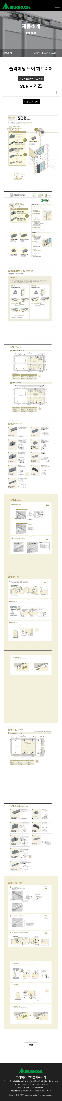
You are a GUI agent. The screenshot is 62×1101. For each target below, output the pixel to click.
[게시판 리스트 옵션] (56, 92)
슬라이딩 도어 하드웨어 (44, 57)
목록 (31, 1045)
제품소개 (7, 52)
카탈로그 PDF (31, 101)
